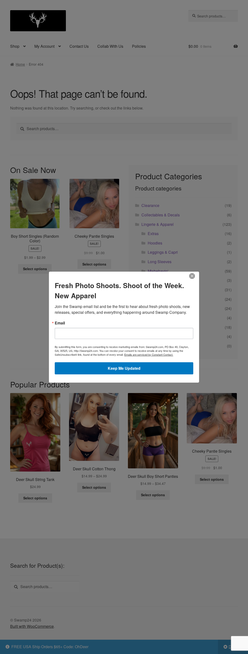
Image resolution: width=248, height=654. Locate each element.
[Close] (192, 276)
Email (60, 323)
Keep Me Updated (124, 368)
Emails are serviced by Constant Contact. (148, 354)
